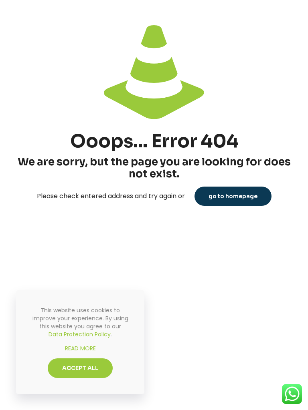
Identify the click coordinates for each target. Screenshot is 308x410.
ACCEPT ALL (80, 368)
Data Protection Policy (80, 334)
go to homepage (233, 196)
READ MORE (80, 348)
